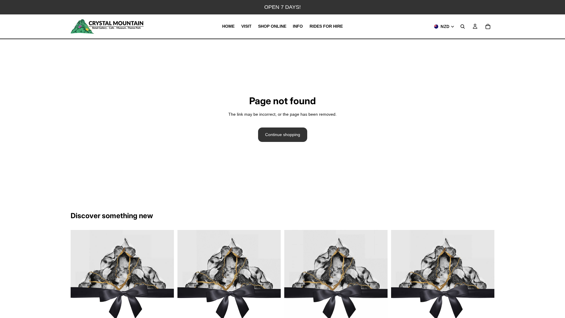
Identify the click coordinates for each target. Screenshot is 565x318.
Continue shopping (282, 134)
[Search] (462, 26)
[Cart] (487, 26)
